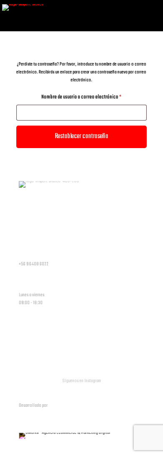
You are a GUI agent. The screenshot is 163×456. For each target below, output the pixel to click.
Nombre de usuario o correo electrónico (91, 97)
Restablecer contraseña (81, 136)
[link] (64, 436)
